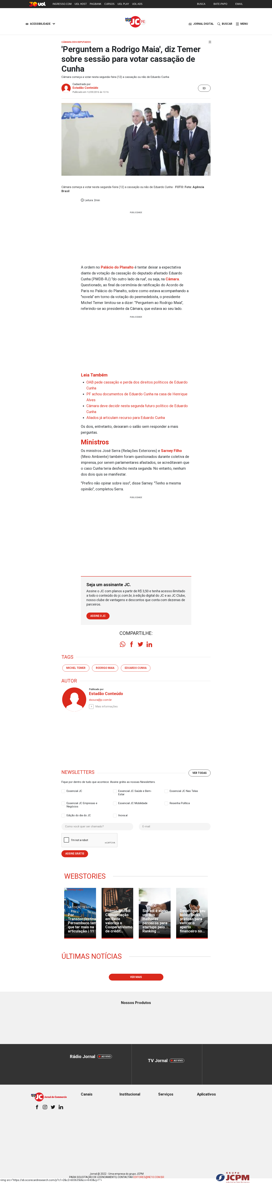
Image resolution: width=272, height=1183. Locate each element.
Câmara (172, 279)
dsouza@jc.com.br (100, 699)
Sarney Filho (171, 450)
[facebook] (131, 644)
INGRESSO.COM (62, 4)
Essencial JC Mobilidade (132, 803)
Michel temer (75, 667)
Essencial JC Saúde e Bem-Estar (135, 791)
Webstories (85, 876)
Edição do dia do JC (79, 815)
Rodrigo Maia (105, 667)
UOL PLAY (123, 4)
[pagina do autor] (73, 699)
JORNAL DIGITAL (203, 23)
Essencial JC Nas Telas (184, 791)
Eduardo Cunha (136, 667)
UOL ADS (137, 4)
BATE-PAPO (220, 4)
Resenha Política (180, 803)
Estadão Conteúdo (85, 88)
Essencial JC (74, 791)
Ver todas (199, 772)
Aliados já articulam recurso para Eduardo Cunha (125, 417)
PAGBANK (95, 4)
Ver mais (136, 977)
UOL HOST (81, 4)
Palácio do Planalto (117, 267)
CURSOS (109, 4)
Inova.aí (122, 815)
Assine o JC (98, 615)
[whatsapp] (122, 644)
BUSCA (201, 4)
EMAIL (239, 4)
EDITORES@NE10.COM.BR (148, 1177)
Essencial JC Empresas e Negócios (82, 803)
